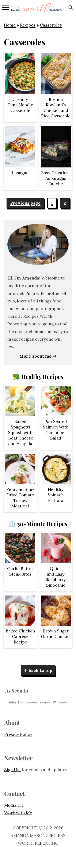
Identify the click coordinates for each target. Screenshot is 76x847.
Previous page (25, 203)
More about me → (38, 356)
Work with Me (18, 812)
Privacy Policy (18, 734)
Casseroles (51, 25)
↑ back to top (38, 670)
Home (10, 25)
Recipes (27, 25)
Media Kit (13, 805)
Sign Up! (12, 769)
